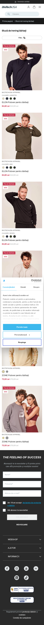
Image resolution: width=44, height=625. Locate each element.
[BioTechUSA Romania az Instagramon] (16, 570)
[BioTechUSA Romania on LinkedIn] (16, 579)
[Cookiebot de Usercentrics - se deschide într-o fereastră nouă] (31, 280)
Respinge (22, 342)
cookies (22, 615)
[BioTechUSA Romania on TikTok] (26, 579)
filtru (20, 38)
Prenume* (9, 484)
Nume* (7, 475)
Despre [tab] (36, 287)
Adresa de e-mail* (12, 493)
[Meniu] (39, 7)
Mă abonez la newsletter (18, 510)
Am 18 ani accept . (24, 504)
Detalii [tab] (23, 287)
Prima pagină (7, 21)
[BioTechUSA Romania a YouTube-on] (26, 570)
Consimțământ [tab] (9, 287)
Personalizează (20, 335)
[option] (3, 98)
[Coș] (34, 7)
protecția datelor (29, 612)
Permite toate (22, 327)
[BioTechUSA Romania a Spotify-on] (36, 570)
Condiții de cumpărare (22, 618)
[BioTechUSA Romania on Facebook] (7, 570)
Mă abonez (22, 517)
